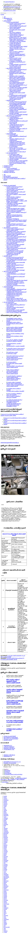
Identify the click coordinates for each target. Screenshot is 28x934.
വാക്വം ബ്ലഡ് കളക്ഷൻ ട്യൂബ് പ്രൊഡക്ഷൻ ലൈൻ (14, 385)
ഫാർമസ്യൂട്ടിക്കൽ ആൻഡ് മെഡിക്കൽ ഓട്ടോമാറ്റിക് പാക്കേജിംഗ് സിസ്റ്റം (13, 405)
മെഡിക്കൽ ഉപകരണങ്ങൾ (10, 177)
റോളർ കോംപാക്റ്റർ (11, 353)
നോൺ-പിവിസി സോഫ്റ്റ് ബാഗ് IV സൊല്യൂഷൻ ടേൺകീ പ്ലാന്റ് (12, 659)
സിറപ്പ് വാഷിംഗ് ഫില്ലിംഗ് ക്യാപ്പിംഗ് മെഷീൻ (13, 396)
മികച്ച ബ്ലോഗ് (12, 779)
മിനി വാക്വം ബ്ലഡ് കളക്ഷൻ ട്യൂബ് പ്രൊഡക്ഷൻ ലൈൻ (14, 330)
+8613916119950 (9, 10)
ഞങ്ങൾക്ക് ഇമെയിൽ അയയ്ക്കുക (10, 442)
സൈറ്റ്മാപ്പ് (4, 779)
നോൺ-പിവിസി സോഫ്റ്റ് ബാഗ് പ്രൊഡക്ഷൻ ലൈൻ (14, 359)
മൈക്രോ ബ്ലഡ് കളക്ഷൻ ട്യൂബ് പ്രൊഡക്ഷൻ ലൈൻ (15, 712)
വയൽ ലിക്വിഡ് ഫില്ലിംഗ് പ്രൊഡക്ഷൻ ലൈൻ (13, 379)
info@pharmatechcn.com (11, 6)
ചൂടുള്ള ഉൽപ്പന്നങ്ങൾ (20, 778)
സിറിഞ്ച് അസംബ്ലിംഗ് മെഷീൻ (15, 391)
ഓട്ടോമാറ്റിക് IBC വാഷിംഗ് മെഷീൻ (15, 346)
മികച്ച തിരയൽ (20, 779)
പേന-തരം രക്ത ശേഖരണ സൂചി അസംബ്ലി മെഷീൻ (14, 721)
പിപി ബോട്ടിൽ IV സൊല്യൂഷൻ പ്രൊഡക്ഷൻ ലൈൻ (14, 366)
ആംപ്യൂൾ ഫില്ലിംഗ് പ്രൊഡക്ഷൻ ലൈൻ (12, 373)
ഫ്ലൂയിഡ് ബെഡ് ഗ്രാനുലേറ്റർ (14, 349)
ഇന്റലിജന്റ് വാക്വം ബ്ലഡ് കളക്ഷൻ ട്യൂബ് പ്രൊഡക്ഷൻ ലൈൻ (14, 323)
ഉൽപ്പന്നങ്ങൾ (7, 176)
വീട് (4, 174)
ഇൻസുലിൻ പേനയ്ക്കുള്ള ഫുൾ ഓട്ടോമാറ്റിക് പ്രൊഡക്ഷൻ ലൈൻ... (14, 702)
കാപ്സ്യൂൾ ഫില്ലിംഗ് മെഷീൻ (14, 341)
